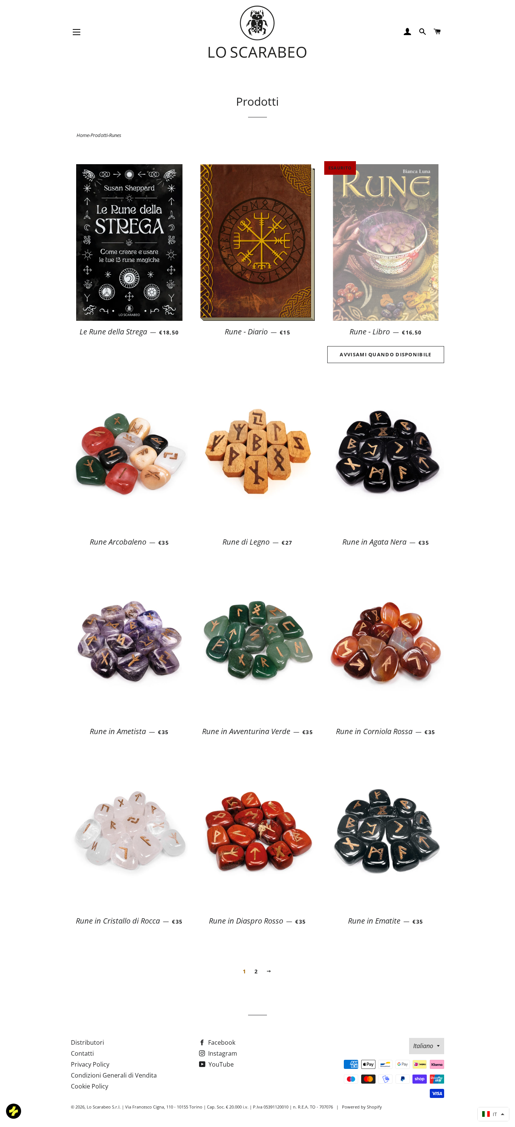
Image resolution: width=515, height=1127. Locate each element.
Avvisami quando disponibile (385, 354)
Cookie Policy (89, 1086)
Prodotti (98, 135)
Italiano (423, 1046)
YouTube (220, 1064)
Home (83, 135)
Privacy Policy (90, 1064)
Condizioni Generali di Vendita (114, 1075)
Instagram (222, 1053)
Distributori (87, 1042)
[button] (493, 1114)
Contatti (82, 1053)
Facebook (221, 1042)
